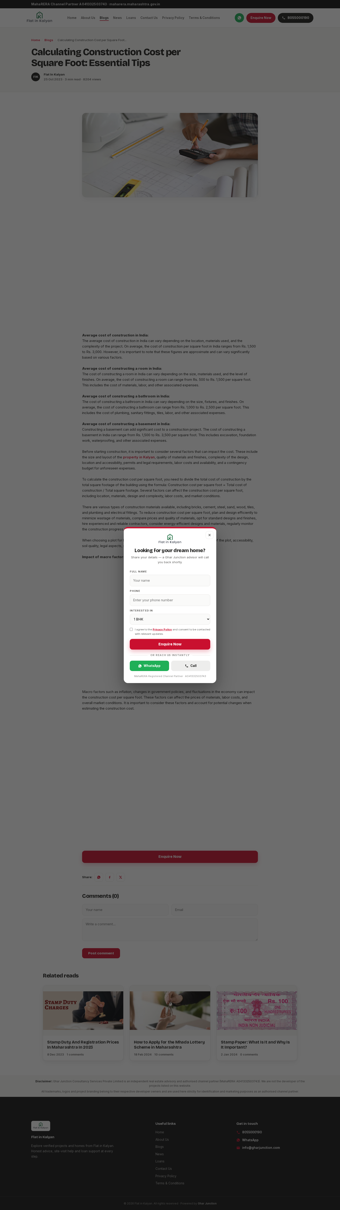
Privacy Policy (162, 629)
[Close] (209, 535)
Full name (138, 571)
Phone (135, 591)
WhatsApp (152, 666)
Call (193, 666)
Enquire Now (170, 644)
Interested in (141, 610)
